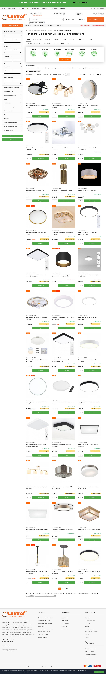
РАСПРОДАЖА (85, 25)
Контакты (62, 8)
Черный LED (52, 596)
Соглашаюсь (99, 671)
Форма (56, 39)
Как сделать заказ (90, 628)
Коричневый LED (59, 594)
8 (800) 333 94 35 (59, 13)
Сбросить (12, 139)
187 (67, 588)
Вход (94, 8)
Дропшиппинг (65, 623)
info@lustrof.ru (6, 645)
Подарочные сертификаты (45, 628)
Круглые (57, 68)
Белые (28, 68)
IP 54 (70, 68)
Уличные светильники (44, 620)
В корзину (41, 116)
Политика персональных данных (9, 649)
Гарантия (87, 623)
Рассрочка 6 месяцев (91, 654)
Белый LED (32, 594)
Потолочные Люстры (93, 68)
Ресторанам (65, 628)
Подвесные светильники (33, 71)
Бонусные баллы (53, 8)
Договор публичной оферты (8, 650)
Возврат (87, 626)
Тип (28, 39)
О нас (3, 8)
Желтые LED (40, 594)
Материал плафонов (33, 43)
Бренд (69, 43)
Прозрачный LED (71, 594)
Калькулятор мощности (91, 631)
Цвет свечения (59, 43)
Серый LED (29, 596)
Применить (13, 136)
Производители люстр (44, 631)
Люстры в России (43, 634)
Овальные (64, 68)
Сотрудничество (11, 8)
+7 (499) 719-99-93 (35, 13)
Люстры (27, 25)
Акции (86, 657)
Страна (71, 39)
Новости (87, 637)
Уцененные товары (98, 25)
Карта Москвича (89, 651)
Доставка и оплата (90, 620)
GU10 (42, 68)
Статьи (87, 634)
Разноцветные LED (84, 594)
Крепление (47, 43)
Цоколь (89, 39)
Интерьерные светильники (39, 30)
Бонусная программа (90, 648)
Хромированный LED (40, 596)
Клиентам (21, 8)
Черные (34, 68)
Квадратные (49, 68)
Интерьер (48, 39)
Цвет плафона (37, 39)
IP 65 (74, 68)
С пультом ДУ (81, 68)
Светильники (38, 25)
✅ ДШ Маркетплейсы (33, 8)
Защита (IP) (80, 39)
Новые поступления (43, 637)
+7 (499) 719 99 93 (8, 639)
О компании (65, 617)
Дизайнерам (43, 8)
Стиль (64, 39)
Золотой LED (49, 594)
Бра (58, 25)
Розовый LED (94, 594)
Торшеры (50, 25)
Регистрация (100, 8)
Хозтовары (41, 626)
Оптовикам (65, 620)
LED (39, 68)
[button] (28, 68)
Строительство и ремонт (45, 623)
